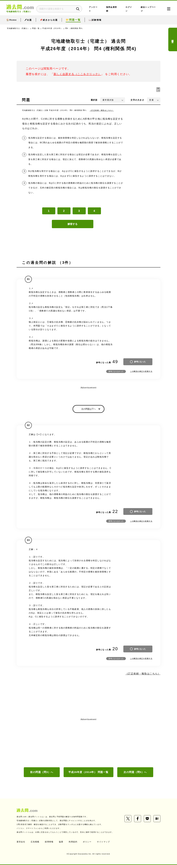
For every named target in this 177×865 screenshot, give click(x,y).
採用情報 (49, 842)
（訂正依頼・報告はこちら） (102, 110)
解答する (73, 224)
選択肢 (94, 100)
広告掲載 (35, 842)
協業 (61, 842)
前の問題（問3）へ (41, 772)
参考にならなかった (116, 371)
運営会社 (21, 842)
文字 (137, 100)
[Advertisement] (88, 742)
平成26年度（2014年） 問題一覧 (88, 772)
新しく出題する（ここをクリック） (77, 74)
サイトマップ (103, 842)
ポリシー (87, 842)
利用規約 (73, 842)
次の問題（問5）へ (135, 772)
